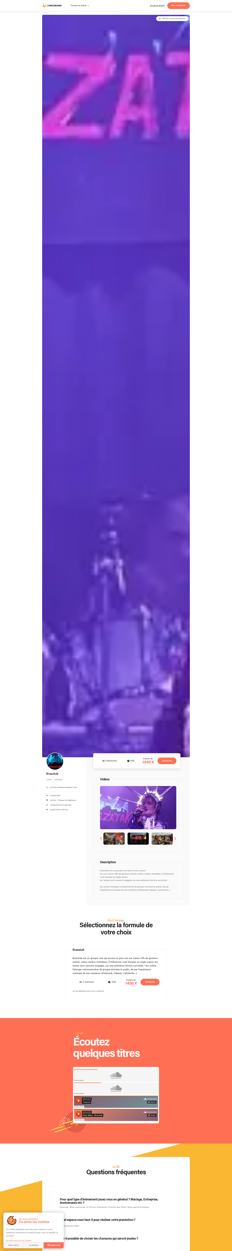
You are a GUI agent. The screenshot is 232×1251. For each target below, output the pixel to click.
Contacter (167, 761)
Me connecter (178, 5)
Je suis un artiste (157, 6)
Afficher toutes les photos (173, 18)
